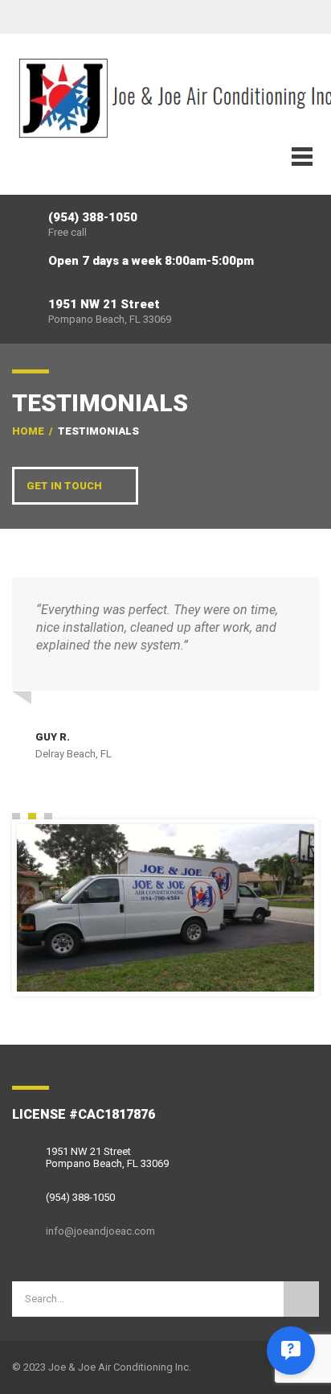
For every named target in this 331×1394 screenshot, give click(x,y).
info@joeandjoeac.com (100, 1231)
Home (28, 431)
